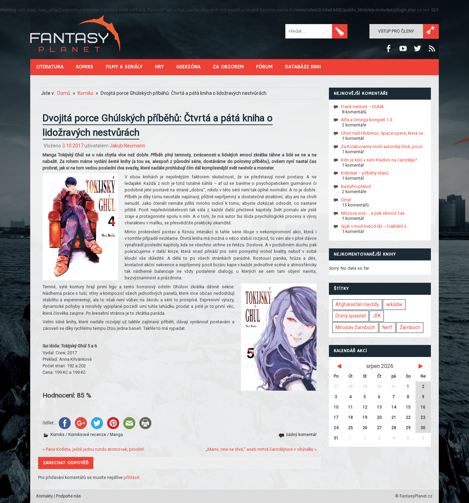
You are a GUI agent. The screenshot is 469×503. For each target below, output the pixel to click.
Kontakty (44, 496)
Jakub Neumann (127, 145)
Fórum (264, 67)
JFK (377, 315)
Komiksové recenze (87, 434)
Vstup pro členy (396, 31)
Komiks (84, 67)
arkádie (394, 304)
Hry (159, 67)
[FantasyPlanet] (75, 57)
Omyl (346, 199)
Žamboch (410, 327)
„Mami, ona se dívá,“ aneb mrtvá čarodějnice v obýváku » (261, 449)
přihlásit (131, 477)
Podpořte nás (68, 496)
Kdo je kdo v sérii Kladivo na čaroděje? (379, 159)
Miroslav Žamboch (355, 327)
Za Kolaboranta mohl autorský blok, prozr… (383, 146)
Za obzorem (228, 67)
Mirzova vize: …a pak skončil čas (373, 212)
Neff (387, 327)
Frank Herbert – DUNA (362, 106)
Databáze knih (303, 67)
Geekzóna (188, 67)
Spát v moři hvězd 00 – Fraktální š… (375, 226)
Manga (116, 434)
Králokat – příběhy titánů (365, 173)
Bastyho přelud (356, 186)
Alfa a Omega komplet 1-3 (366, 119)
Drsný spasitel (350, 315)
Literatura (50, 67)
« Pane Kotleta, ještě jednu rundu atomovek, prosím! (93, 449)
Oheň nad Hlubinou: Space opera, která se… (383, 133)
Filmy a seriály (124, 67)
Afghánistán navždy (357, 304)
